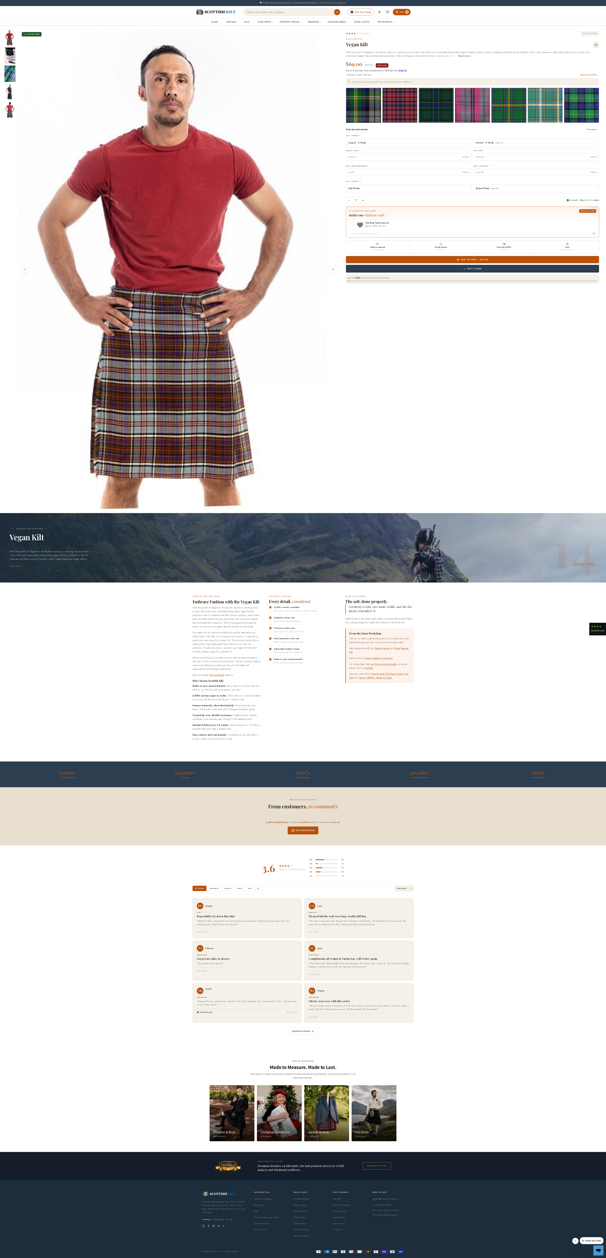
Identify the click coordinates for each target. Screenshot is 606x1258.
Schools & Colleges (263, 1198)
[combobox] (472, 82)
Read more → (465, 55)
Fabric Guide (339, 1223)
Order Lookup (300, 1205)
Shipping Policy (340, 1211)
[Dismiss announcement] (602, 3)
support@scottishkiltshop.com (385, 1198)
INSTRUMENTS (385, 21)
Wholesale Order (262, 1223)
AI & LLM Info (260, 1229)
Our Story (337, 1198)
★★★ (239, 888)
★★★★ (227, 888)
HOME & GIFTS (361, 21)
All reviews (199, 888)
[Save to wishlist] (596, 45)
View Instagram (305, 830)
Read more (15, 566)
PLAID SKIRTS (264, 21)
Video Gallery (300, 1223)
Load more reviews (301, 1030)
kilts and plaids (216, 675)
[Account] (379, 12)
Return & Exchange (341, 1205)
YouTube (369, 667)
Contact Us (338, 1229)
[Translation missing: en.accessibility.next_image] (333, 269)
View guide (592, 129)
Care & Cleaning (301, 1229)
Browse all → (590, 75)
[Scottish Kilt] (215, 12)
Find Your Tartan (363, 12)
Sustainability (339, 1217)
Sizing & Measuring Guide (266, 1217)
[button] (357, 33)
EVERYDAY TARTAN (289, 21)
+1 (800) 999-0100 (381, 1205)
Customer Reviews (302, 1198)
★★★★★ (214, 888)
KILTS (247, 21)
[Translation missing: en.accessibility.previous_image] (25, 269)
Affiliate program (301, 1235)
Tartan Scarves (381, 648)
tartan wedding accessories (379, 658)
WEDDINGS (313, 21)
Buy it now (474, 268)
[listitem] (10, 38)
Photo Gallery (300, 1217)
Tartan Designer (301, 1211)
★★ (250, 888)
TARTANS (231, 21)
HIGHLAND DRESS (337, 21)
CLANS (214, 21)
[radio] (363, 105)
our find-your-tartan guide (384, 664)
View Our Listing (377, 1165)
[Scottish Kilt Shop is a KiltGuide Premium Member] (228, 1166)
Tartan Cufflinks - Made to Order (375, 677)
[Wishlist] (388, 12)
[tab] (175, 506)
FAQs (256, 1211)
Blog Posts (258, 1205)
